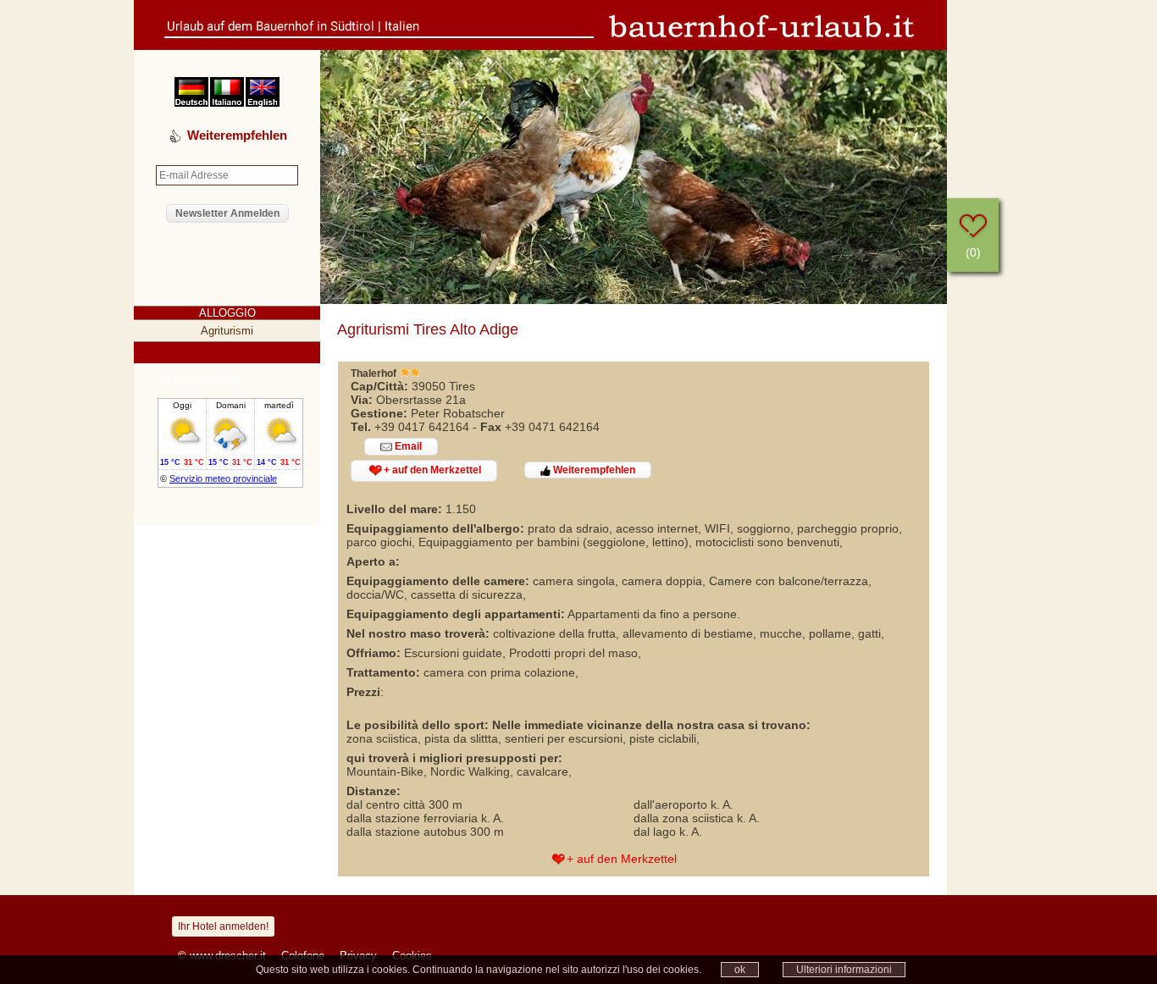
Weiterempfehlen (593, 470)
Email (407, 446)
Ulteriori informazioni (844, 970)
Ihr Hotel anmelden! (223, 926)
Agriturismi (227, 330)
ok (739, 970)
